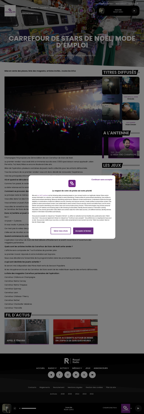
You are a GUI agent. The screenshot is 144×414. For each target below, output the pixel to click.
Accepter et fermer (83, 231)
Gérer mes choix (61, 231)
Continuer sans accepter (101, 179)
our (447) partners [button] (42, 195)
